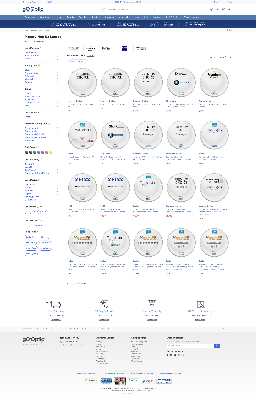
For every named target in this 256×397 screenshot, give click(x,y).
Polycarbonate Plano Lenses (112, 104)
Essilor (70, 154)
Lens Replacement (102, 363)
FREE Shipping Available (86, 373)
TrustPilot (133, 381)
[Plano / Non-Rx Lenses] (39, 341)
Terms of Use (136, 354)
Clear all (90, 56)
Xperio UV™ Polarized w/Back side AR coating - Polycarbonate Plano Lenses (148, 267)
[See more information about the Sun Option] (39, 66)
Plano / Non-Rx (44, 30)
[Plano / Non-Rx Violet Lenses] (43, 152)
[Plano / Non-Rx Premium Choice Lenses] (91, 48)
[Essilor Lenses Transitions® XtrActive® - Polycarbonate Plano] (148, 187)
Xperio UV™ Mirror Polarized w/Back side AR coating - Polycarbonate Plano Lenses (211, 267)
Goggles (83, 17)
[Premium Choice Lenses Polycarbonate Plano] (115, 82)
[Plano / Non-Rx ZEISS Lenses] (124, 48)
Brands (70, 17)
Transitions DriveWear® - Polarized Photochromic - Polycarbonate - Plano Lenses (213, 212)
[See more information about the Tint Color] (37, 148)
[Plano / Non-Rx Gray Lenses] (31, 152)
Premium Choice (74, 101)
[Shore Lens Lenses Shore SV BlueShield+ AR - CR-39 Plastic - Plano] (181, 82)
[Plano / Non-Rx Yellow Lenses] (51, 152)
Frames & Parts (101, 351)
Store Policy (135, 356)
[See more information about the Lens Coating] (41, 160)
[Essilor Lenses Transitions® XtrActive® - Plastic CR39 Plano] (214, 135)
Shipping (99, 342)
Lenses (59, 17)
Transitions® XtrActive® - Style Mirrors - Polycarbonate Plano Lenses (113, 267)
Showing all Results (76, 283)
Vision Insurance (137, 344)
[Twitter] (171, 355)
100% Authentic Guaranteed (142, 373)
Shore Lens (171, 101)
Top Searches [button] (129, 393)
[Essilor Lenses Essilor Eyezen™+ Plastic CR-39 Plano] (82, 135)
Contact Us (135, 349)
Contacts (109, 17)
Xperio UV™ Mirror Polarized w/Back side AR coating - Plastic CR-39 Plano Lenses (180, 267)
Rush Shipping (172, 17)
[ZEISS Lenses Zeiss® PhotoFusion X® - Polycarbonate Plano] (115, 187)
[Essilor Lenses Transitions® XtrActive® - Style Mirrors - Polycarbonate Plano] (115, 242)
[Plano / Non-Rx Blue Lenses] (39, 152)
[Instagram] (179, 355)
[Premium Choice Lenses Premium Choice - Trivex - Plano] (214, 82)
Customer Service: (31, 2)
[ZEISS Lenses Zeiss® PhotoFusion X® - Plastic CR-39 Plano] (82, 187)
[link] (106, 381)
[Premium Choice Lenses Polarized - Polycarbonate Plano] (148, 82)
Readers (96, 17)
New (137, 17)
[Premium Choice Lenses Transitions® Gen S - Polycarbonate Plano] (181, 135)
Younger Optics (206, 206)
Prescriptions (100, 346)
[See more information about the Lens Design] (39, 180)
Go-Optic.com (111, 388)
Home (26, 30)
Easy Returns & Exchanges (114, 373)
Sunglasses (45, 17)
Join (217, 346)
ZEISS (69, 206)
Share (231, 30)
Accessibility (135, 358)
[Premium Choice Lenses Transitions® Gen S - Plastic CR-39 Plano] (148, 135)
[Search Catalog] (104, 9)
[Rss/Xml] (183, 355)
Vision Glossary (137, 361)
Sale (146, 17)
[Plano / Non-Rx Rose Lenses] (47, 152)
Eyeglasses (30, 17)
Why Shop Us (101, 361)
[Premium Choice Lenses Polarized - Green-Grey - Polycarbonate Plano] (181, 187)
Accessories (124, 17)
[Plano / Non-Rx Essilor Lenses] (74, 48)
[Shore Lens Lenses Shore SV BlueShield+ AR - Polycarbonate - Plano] (115, 135)
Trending (157, 17)
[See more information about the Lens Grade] (39, 221)
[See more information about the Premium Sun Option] (49, 124)
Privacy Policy (136, 351)
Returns (98, 344)
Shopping (99, 354)
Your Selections (76, 56)
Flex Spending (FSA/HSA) (140, 342)
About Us (134, 346)
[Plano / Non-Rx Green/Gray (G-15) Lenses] (35, 152)
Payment (99, 356)
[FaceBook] (167, 355)
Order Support (101, 358)
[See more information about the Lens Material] (41, 48)
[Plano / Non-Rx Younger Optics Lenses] (141, 48)
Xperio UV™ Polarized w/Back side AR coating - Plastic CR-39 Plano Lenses (82, 267)
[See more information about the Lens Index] (38, 207)
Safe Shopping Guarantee (170, 373)
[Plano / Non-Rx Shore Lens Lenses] (107, 48)
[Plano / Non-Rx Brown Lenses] (27, 152)
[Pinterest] (175, 355)
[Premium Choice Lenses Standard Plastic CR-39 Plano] (82, 82)
